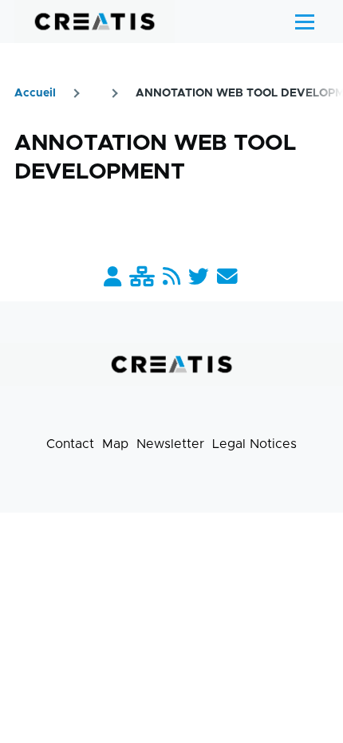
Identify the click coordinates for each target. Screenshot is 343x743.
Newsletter (170, 444)
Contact (70, 444)
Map (115, 444)
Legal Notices (254, 444)
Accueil (35, 93)
